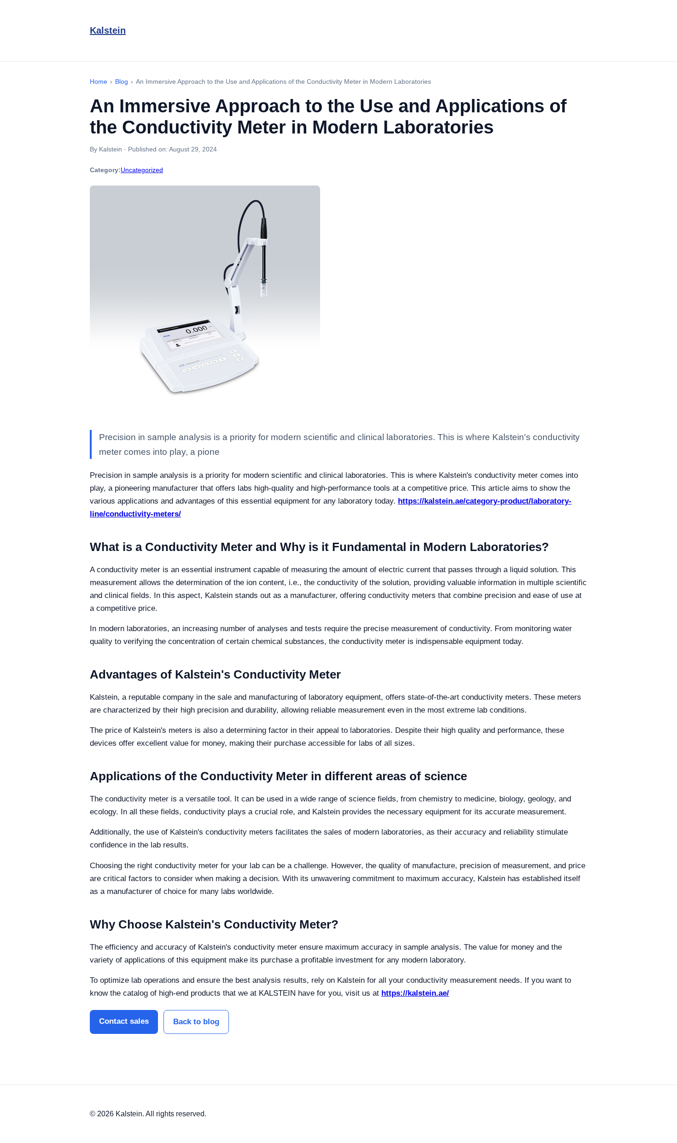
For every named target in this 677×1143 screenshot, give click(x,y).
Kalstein (108, 30)
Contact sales (124, 1021)
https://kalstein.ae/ (415, 993)
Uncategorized (142, 170)
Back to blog (196, 1021)
